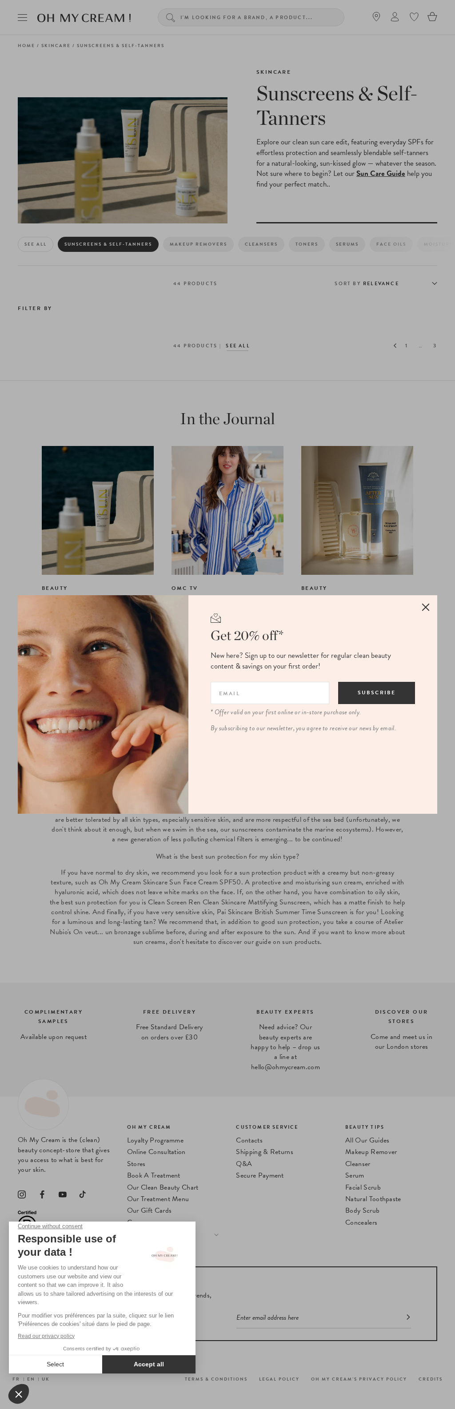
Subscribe (377, 693)
